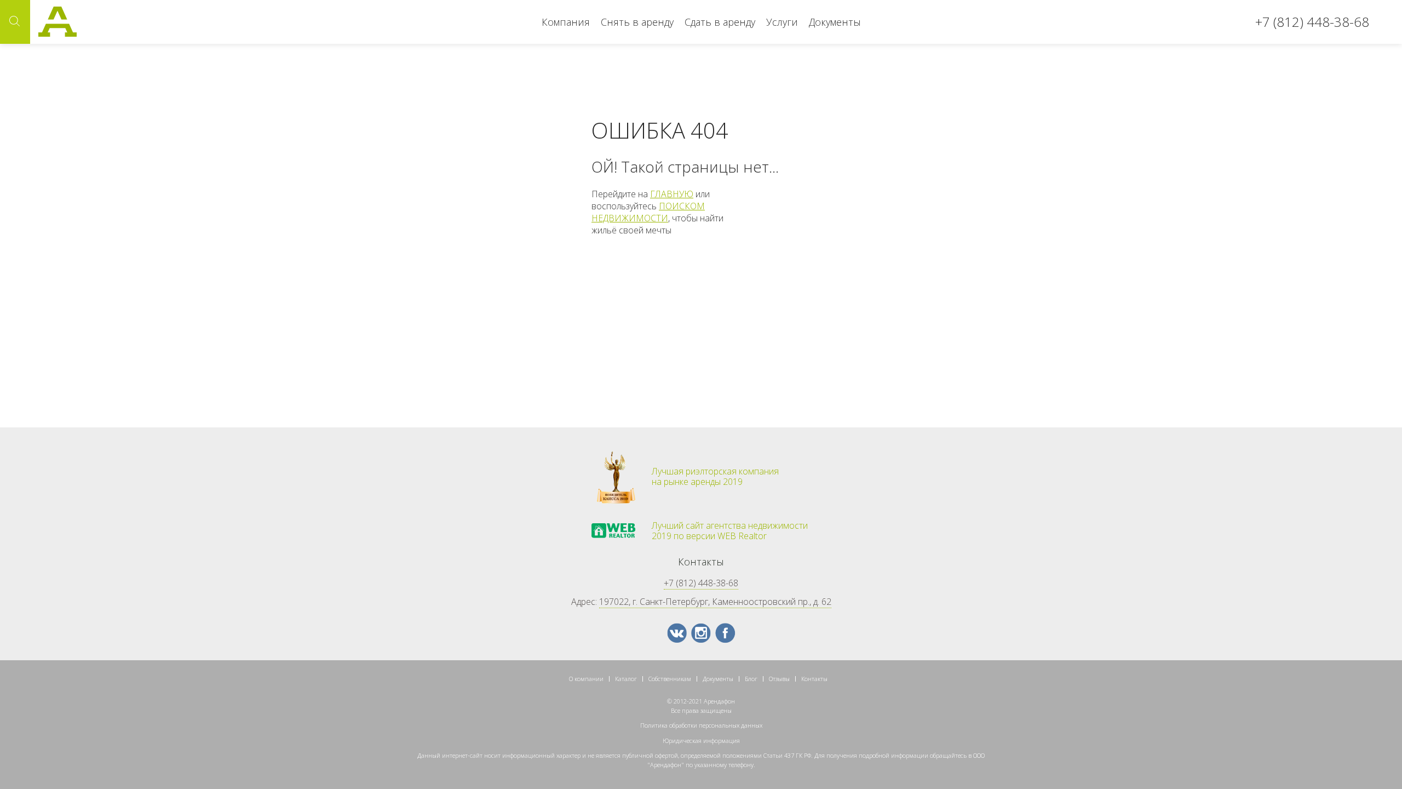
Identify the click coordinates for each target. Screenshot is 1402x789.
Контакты (814, 678)
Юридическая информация (701, 740)
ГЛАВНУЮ (671, 194)
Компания (566, 21)
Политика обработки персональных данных (701, 725)
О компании (586, 678)
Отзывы (779, 678)
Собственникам (669, 678)
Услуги (782, 21)
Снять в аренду (637, 21)
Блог (751, 678)
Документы (835, 21)
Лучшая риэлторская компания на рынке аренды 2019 (715, 476)
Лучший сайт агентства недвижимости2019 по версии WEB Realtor (730, 531)
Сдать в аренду (720, 21)
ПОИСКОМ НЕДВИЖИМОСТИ (648, 212)
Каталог (626, 678)
